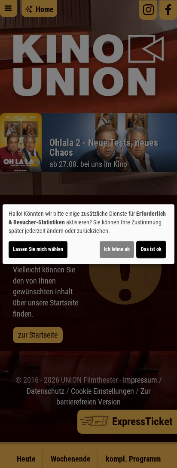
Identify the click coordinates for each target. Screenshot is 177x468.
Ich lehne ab (117, 249)
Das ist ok (151, 249)
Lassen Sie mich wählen (38, 249)
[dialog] (88, 234)
